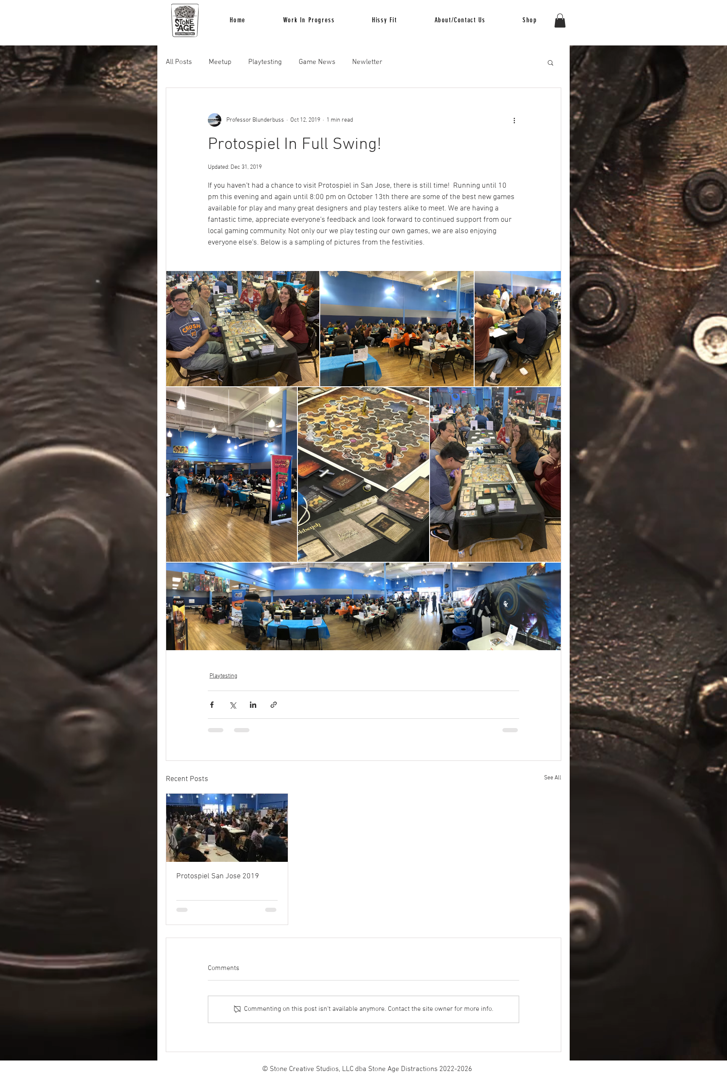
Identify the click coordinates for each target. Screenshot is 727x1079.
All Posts (179, 62)
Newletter (367, 62)
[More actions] (514, 120)
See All (552, 777)
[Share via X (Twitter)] (232, 705)
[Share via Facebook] (212, 705)
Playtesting (265, 62)
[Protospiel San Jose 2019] (227, 828)
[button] (384, 20)
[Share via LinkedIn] (253, 705)
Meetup (220, 62)
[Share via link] (274, 705)
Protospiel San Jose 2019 (217, 876)
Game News (317, 62)
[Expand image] (242, 328)
